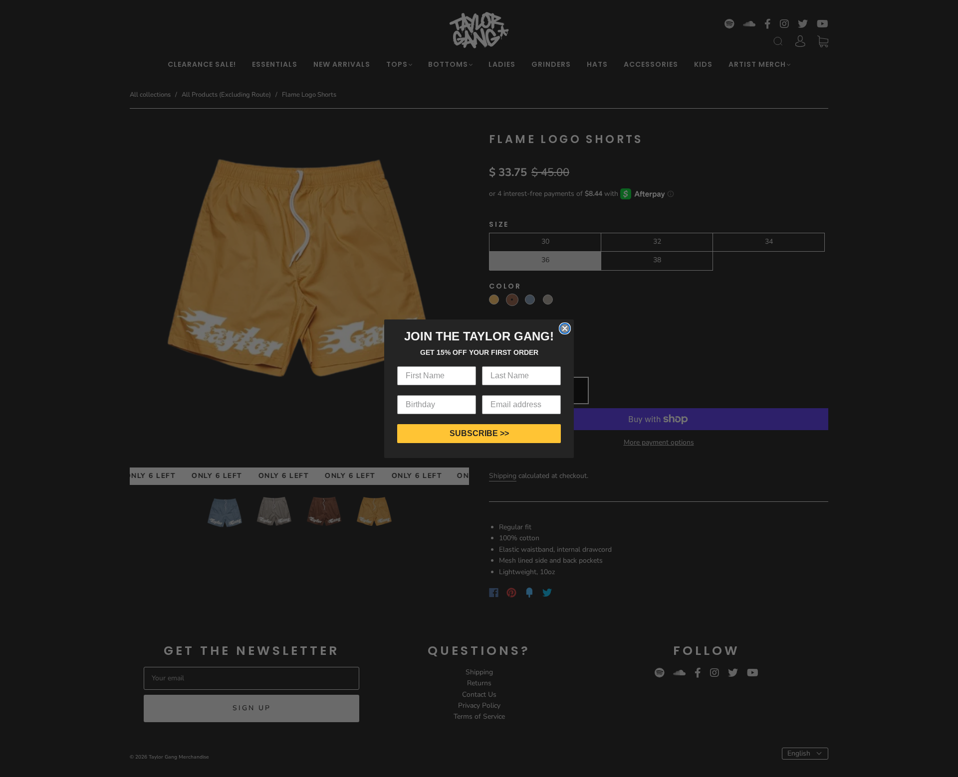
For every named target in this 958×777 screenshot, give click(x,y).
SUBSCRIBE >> (479, 433)
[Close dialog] (565, 328)
